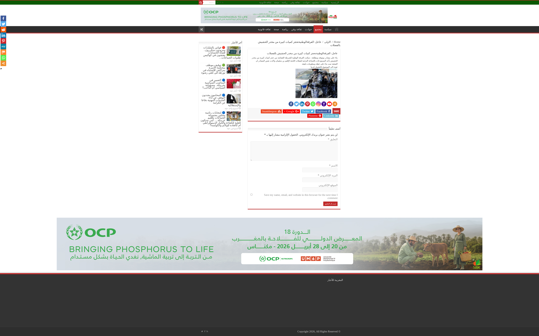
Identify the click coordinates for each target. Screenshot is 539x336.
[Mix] (3, 52)
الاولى (327, 41)
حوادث (306, 2)
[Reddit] (3, 29)
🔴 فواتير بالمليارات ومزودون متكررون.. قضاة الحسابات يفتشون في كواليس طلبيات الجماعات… (222, 52)
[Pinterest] (307, 103)
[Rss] (223, 2)
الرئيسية (335, 2)
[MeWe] (3, 46)
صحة (276, 2)
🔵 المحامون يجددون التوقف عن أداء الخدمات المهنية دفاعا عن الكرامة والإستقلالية (221, 100)
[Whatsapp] (312, 103)
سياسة (324, 2)
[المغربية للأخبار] (333, 16)
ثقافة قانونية (265, 2)
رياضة (284, 2)
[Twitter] (217, 2)
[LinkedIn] (302, 103)
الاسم (333, 165)
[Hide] (1, 69)
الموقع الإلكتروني (328, 185)
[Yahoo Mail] (323, 103)
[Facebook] (220, 2)
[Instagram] (318, 103)
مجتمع (315, 2)
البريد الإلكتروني (328, 175)
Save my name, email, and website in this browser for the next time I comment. (301, 196)
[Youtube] (329, 103)
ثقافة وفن (295, 2)
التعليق (333, 139)
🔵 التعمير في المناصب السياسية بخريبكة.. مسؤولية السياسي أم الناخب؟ (213, 84)
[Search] (201, 2)
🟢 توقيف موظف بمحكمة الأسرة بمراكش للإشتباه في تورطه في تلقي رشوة (213, 69)
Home (337, 41)
